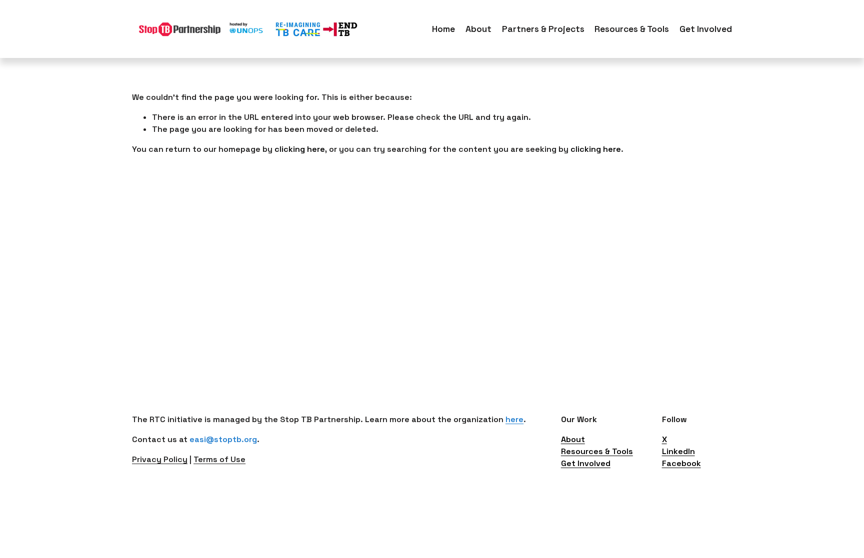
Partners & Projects (543, 28)
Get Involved (585, 463)
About (479, 28)
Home (443, 28)
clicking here (299, 149)
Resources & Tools (597, 451)
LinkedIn (678, 451)
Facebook (681, 463)
